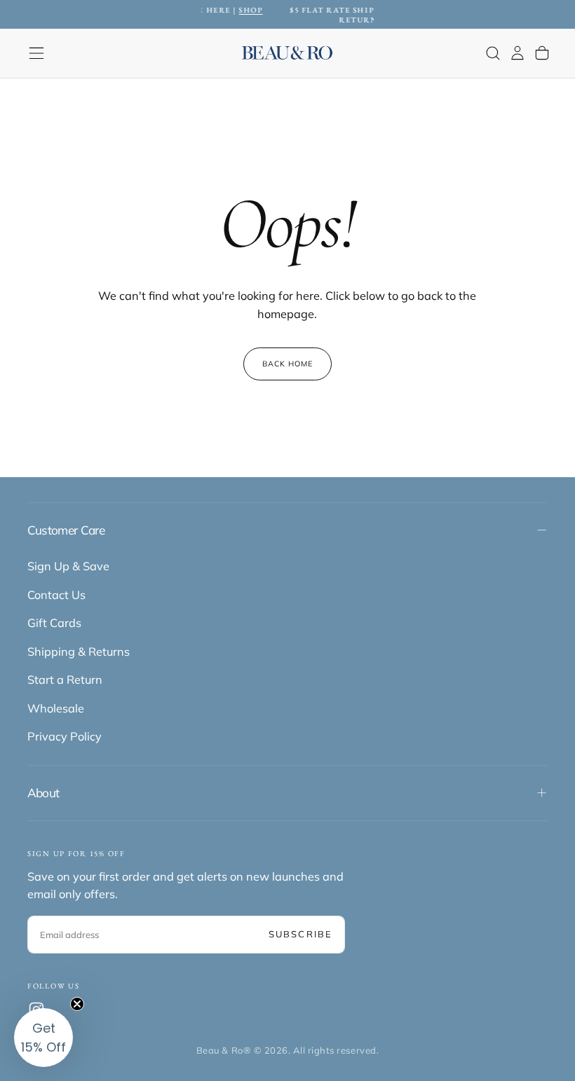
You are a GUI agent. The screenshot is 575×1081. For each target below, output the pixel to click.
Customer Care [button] (65, 530)
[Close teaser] (77, 1004)
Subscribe (300, 933)
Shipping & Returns (78, 652)
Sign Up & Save (68, 566)
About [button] (43, 792)
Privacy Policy (64, 736)
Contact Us (56, 595)
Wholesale (55, 708)
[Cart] (542, 53)
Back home (287, 364)
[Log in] (517, 53)
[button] (36, 53)
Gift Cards (54, 623)
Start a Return (64, 680)
